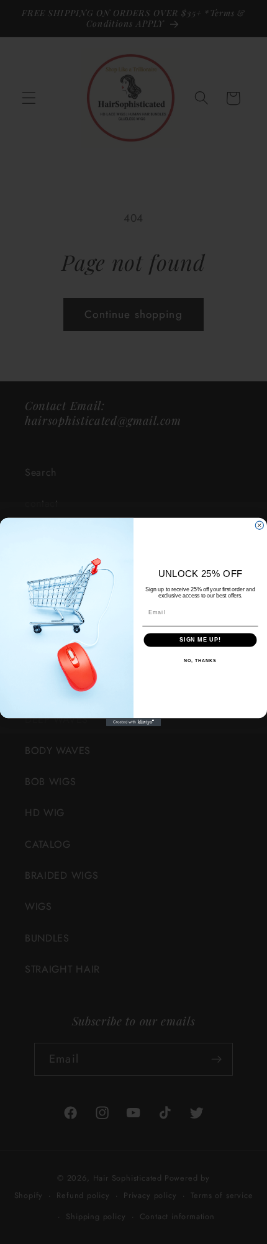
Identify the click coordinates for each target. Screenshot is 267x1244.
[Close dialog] (259, 525)
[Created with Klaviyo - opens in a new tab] (133, 722)
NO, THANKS (200, 660)
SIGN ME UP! (200, 639)
